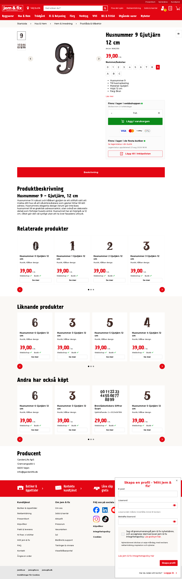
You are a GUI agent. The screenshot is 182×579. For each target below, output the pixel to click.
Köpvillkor (22, 524)
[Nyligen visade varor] (179, 33)
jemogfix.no (33, 570)
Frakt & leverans (25, 529)
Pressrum (60, 524)
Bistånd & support (64, 540)
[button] (88, 289)
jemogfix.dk (47, 570)
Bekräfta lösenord (126, 516)
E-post (121, 489)
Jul (56, 535)
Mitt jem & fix (23, 540)
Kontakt (21, 551)
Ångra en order (24, 556)
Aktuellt (59, 519)
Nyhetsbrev (163, 2)
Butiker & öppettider (27, 508)
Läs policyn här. (153, 536)
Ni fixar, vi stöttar (25, 535)
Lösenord (122, 500)
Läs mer (110, 96)
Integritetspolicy (101, 531)
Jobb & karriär (150, 8)
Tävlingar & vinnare (64, 545)
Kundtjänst (175, 2)
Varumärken (61, 529)
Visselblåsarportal (63, 551)
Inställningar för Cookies (28, 575)
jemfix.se (21, 570)
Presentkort (150, 2)
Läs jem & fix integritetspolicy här (136, 555)
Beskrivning (91, 172)
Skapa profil (168, 563)
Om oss (58, 508)
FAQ (19, 545)
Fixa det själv (117, 8)
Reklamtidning (134, 8)
